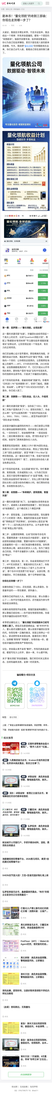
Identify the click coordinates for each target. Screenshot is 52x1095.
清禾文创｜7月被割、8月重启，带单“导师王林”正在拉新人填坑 (34, 1059)
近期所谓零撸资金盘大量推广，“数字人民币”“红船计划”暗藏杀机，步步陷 (35, 746)
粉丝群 (14, 1086)
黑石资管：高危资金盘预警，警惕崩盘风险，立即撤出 (34, 959)
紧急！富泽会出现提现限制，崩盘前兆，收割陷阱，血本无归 (34, 1042)
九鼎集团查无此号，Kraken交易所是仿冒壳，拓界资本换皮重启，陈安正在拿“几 (25, 762)
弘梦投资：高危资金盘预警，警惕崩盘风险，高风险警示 (35, 829)
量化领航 (29, 45)
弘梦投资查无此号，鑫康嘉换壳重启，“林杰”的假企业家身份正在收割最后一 (25, 893)
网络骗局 (17, 9)
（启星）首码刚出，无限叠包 (16, 1007)
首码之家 (9, 9)
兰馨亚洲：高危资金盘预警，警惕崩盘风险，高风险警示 (35, 812)
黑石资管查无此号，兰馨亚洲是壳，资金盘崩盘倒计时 (34, 926)
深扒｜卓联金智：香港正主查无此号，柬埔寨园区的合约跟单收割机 (25, 795)
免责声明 (34, 1086)
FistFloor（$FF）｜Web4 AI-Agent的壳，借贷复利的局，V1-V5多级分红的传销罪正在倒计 (35, 946)
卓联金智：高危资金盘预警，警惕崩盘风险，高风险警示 (35, 779)
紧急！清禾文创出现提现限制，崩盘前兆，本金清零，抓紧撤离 (34, 1026)
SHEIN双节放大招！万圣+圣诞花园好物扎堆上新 (25, 875)
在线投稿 (23, 1086)
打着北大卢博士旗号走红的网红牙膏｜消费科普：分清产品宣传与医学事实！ (34, 911)
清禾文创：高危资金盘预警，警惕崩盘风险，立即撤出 (34, 975)
